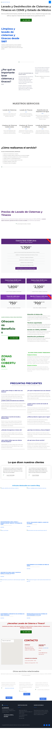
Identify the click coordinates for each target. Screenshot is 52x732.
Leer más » (2, 527)
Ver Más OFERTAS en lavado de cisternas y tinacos (26, 268)
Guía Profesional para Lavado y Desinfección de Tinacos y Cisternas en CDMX (11, 523)
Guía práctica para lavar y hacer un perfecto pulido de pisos (11, 573)
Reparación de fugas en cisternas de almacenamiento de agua (37, 614)
